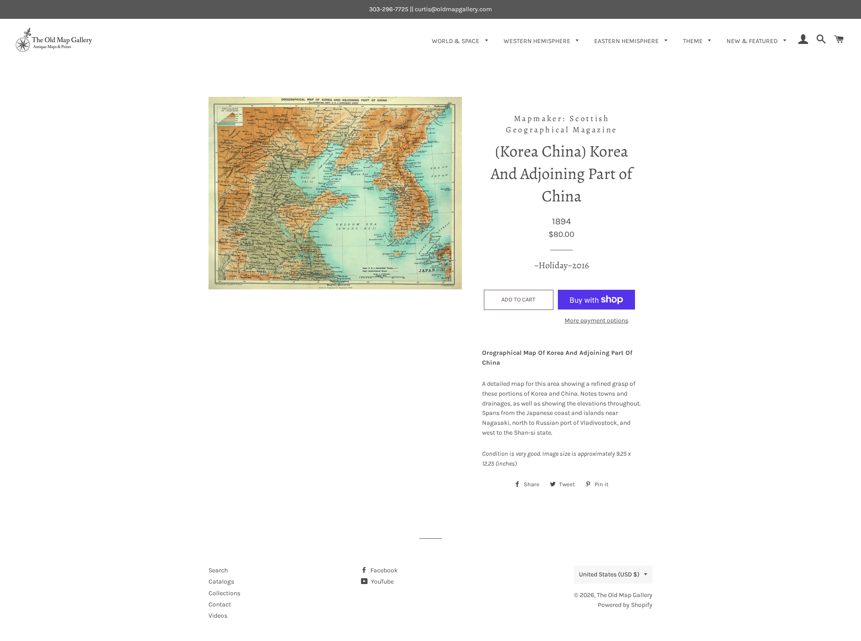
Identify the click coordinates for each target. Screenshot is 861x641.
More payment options (596, 320)
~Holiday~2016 (561, 265)
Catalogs (221, 581)
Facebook (383, 570)
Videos (218, 615)
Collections (224, 593)
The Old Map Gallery (624, 595)
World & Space (456, 41)
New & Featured (752, 41)
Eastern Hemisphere (627, 41)
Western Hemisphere (538, 41)
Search (218, 570)
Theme (693, 41)
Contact (220, 604)
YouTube (382, 581)
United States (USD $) (609, 574)
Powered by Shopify (625, 605)
